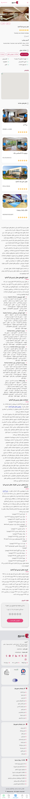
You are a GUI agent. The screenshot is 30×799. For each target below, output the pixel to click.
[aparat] (10, 656)
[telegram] (19, 656)
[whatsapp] (26, 659)
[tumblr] (7, 656)
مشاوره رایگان (15, 797)
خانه (27, 797)
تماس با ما (15, 663)
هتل (9, 797)
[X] (23, 656)
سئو (16, 789)
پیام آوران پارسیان (10, 789)
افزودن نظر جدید (15, 621)
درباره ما (6, 663)
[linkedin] (16, 656)
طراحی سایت (21, 789)
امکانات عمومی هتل (12, 54)
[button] (25, 115)
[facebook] (13, 656)
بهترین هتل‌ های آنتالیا (15, 407)
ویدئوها (24, 663)
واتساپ (3, 797)
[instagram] (26, 656)
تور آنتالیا (5, 491)
